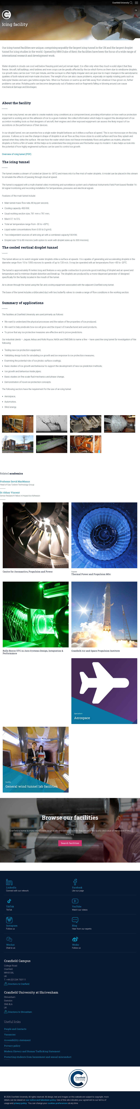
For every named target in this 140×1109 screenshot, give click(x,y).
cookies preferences (58, 1103)
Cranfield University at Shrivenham (31, 992)
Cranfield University (120, 3)
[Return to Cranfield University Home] (6, 14)
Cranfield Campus (17, 961)
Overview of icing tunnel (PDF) (16, 154)
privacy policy (20, 1103)
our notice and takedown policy (41, 1100)
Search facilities (70, 843)
